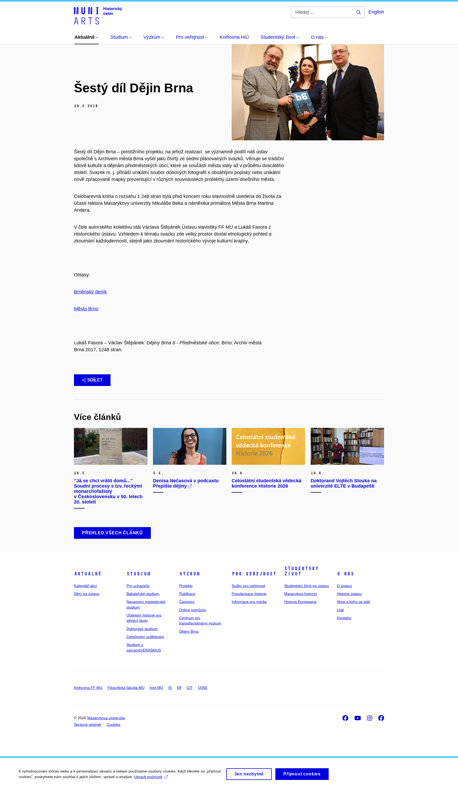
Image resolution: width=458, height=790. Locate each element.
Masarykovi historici (300, 594)
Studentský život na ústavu (306, 586)
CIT (190, 687)
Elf (179, 687)
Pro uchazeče (137, 586)
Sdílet (95, 380)
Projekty (186, 586)
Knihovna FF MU (88, 687)
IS (170, 687)
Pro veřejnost (254, 574)
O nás (345, 574)
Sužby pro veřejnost (248, 586)
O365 (202, 687)
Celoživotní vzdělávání (145, 637)
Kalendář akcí (85, 586)
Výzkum (189, 574)
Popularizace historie (249, 594)
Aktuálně (88, 574)
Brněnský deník (90, 291)
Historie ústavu (349, 594)
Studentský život (301, 571)
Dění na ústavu (86, 594)
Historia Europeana (300, 602)
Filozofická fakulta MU (126, 687)
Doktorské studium (142, 629)
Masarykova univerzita (106, 718)
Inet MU (156, 687)
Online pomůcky (192, 610)
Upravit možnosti (148, 777)
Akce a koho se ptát (353, 602)
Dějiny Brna (189, 631)
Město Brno (86, 308)
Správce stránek (87, 724)
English (376, 12)
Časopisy (187, 602)
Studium (138, 574)
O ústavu (344, 586)
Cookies (113, 724)
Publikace (187, 594)
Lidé (340, 610)
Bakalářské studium (142, 594)
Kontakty (344, 618)
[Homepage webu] (98, 15)
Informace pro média (249, 602)
